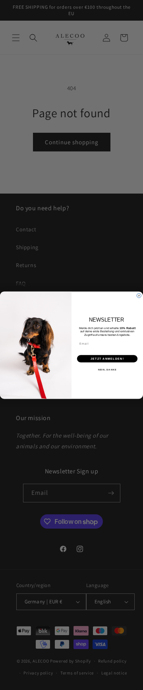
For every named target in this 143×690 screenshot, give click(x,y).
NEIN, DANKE (107, 369)
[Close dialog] (139, 295)
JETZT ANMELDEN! (107, 358)
